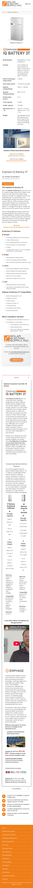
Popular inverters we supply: (13, 768)
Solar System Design (7, 848)
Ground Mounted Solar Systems (16, 161)
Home (3, 12)
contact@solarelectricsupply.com (19, 352)
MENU (29, 4)
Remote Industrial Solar (8, 841)
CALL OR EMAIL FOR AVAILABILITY (11, 177)
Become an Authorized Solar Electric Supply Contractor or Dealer (17, 800)
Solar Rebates (5, 865)
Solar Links (4, 869)
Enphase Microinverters (12, 762)
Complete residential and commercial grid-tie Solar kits (18, 809)
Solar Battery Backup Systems (9, 838)
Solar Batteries (6, 872)
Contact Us (5, 879)
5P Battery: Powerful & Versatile (24, 508)
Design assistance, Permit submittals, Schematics (18, 814)
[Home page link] (11, 4)
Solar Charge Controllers (8, 875)
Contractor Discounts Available (14, 760)
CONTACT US (16, 360)
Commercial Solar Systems (8, 834)
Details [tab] (16, 377)
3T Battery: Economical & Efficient (11, 506)
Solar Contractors (6, 852)
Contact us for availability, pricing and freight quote (18, 796)
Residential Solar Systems (16, 156)
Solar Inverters (5, 858)
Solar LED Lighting (6, 862)
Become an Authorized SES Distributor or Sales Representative (18, 805)
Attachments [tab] (16, 789)
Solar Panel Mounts (7, 855)
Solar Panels (5, 845)
